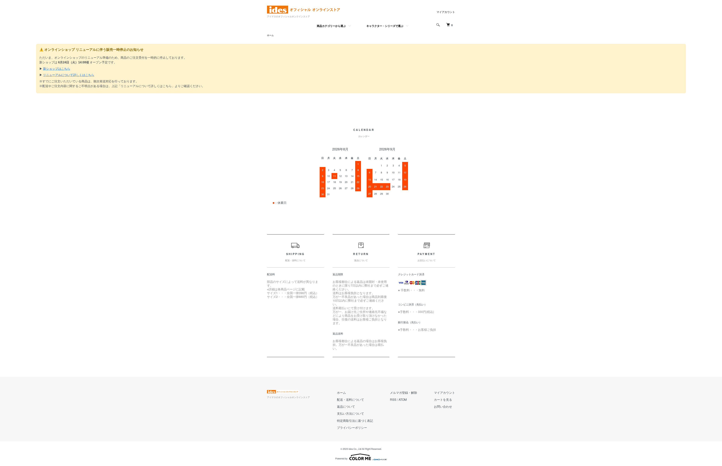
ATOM (403, 399)
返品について (346, 406)
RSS (393, 399)
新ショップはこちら (56, 68)
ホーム (270, 35)
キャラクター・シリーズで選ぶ (384, 26)
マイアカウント (446, 12)
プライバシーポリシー (352, 427)
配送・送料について (350, 399)
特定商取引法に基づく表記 (355, 420)
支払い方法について (350, 413)
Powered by (341, 458)
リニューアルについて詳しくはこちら (68, 75)
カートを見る (443, 399)
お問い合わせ (443, 406)
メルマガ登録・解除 (403, 392)
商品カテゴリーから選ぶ (331, 26)
